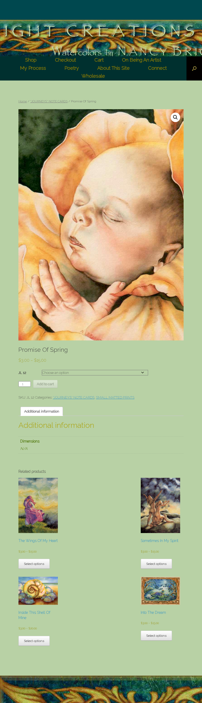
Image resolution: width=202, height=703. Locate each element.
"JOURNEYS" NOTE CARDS (49, 101)
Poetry (71, 68)
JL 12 (22, 373)
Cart (99, 60)
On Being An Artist (141, 60)
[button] (175, 117)
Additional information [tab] (41, 411)
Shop (31, 60)
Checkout (65, 60)
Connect (157, 68)
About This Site (113, 68)
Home (22, 101)
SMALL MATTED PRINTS (115, 397)
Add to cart (45, 384)
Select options (34, 564)
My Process (33, 68)
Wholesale (93, 76)
